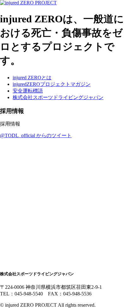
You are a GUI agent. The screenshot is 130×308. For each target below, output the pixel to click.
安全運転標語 (28, 90)
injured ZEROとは (32, 77)
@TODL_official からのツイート (36, 135)
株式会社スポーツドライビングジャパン (58, 97)
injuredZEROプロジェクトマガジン (52, 84)
